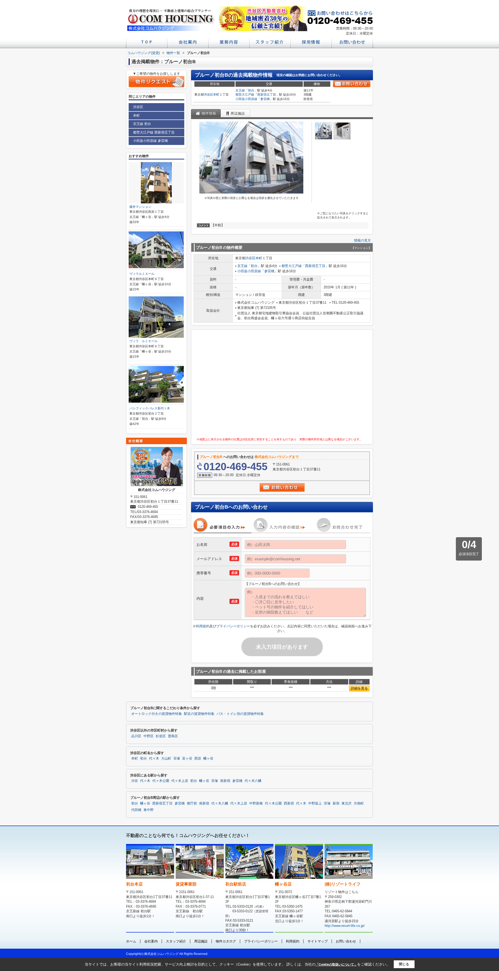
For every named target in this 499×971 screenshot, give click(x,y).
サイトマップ (317, 941)
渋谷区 (208, 94)
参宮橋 (265, 99)
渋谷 (134, 781)
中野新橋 (256, 803)
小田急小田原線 (246, 99)
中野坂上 (315, 803)
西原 (197, 758)
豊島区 (173, 736)
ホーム (131, 941)
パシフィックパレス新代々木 (149, 408)
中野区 (148, 736)
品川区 (136, 736)
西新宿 (289, 803)
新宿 (336, 803)
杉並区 (161, 736)
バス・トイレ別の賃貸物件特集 (240, 714)
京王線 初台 (142, 124)
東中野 (148, 810)
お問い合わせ (346, 941)
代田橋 (136, 810)
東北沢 (347, 803)
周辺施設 (201, 941)
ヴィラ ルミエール (143, 341)
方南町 (359, 803)
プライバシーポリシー (233, 626)
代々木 (154, 758)
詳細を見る (359, 688)
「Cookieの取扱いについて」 (336, 964)
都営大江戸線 (244, 94)
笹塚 (176, 758)
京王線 (240, 90)
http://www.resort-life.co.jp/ (345, 926)
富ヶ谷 (187, 758)
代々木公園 (160, 781)
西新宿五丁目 (266, 94)
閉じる (404, 964)
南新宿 (225, 781)
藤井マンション (140, 207)
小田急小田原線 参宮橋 (150, 141)
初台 (251, 90)
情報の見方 (362, 240)
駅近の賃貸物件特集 (199, 714)
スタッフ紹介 (176, 941)
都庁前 (192, 803)
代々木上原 (179, 781)
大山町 (166, 758)
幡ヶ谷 (208, 758)
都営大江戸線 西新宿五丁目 (154, 132)
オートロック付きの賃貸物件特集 (156, 714)
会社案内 (151, 941)
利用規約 (202, 626)
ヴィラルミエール (141, 274)
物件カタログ (226, 941)
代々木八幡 (253, 781)
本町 (216, 94)
